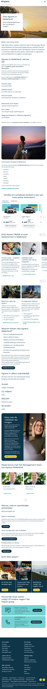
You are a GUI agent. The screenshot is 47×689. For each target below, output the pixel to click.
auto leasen (6, 165)
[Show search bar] (42, 1)
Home (2, 4)
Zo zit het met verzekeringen (6, 583)
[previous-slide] (40, 234)
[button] (11, 259)
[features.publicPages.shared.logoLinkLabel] (5, 1)
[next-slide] (44, 234)
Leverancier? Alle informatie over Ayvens (23, 584)
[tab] (5, 201)
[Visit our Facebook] (44, 680)
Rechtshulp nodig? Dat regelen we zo (38, 584)
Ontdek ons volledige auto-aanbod (10, 188)
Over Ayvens (8, 4)
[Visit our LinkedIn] (40, 680)
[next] (25, 499)
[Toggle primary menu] (45, 1)
